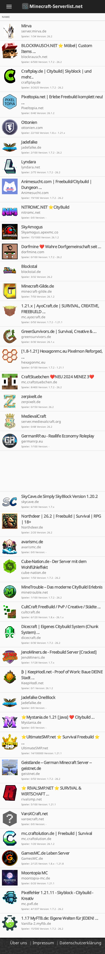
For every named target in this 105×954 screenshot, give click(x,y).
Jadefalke (29, 142)
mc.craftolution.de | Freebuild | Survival (56, 833)
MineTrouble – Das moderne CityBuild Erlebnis (61, 587)
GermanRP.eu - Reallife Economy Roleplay (57, 436)
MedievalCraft (33, 416)
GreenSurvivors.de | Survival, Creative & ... (58, 331)
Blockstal (29, 266)
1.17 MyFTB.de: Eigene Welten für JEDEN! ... (59, 918)
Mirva (26, 26)
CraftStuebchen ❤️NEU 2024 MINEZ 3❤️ (57, 376)
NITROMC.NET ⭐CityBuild (45, 207)
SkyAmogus (32, 227)
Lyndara (28, 161)
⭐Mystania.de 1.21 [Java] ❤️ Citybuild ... (57, 717)
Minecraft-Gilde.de (37, 286)
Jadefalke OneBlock (38, 697)
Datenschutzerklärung (80, 942)
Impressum (43, 942)
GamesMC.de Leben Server (45, 853)
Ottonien (29, 122)
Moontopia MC (34, 873)
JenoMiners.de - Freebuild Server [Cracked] (58, 652)
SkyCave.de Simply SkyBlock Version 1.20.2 (59, 496)
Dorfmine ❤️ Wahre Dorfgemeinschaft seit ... (61, 246)
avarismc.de (32, 541)
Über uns (18, 942)
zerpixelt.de (31, 396)
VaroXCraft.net (34, 813)
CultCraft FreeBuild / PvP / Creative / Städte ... (61, 606)
